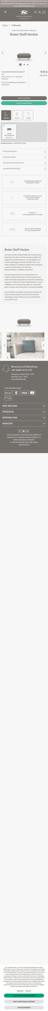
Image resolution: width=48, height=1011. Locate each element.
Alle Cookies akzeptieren (24, 995)
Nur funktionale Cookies (24, 1001)
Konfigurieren (24, 1007)
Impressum (28, 990)
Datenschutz (20, 990)
